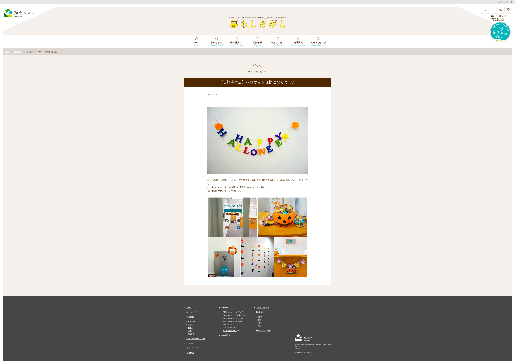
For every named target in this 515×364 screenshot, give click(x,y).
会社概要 (190, 353)
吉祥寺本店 (192, 322)
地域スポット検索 (263, 331)
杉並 (259, 320)
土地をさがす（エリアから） (233, 318)
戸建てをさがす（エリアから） (234, 312)
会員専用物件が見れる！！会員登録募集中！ (500, 32)
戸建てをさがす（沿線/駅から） (234, 315)
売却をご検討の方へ (230, 331)
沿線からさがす (228, 324)
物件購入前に (227, 335)
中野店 (190, 328)
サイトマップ (192, 348)
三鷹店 (190, 331)
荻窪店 (190, 325)
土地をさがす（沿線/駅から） (233, 321)
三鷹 (259, 326)
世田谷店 (191, 334)
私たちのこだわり (193, 312)
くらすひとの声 (262, 307)
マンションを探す (229, 328)
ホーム (189, 307)
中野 (259, 323)
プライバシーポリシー (195, 339)
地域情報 (260, 312)
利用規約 (190, 343)
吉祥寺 (260, 317)
